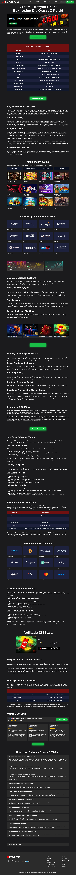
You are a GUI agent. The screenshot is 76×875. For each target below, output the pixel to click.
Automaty (61, 168)
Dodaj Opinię (62, 719)
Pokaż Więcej (38, 743)
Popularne (13, 168)
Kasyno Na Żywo (29, 168)
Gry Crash (45, 168)
